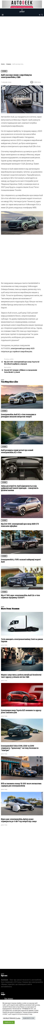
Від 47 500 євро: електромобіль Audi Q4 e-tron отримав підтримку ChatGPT (20, 596)
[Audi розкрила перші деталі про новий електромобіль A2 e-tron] (22, 432)
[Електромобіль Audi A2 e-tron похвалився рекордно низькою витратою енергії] (22, 397)
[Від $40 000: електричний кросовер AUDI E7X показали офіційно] (22, 506)
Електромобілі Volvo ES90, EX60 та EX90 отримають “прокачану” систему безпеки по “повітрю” (19, 748)
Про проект (8, 999)
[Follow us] (39, 14)
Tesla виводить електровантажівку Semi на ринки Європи (22, 640)
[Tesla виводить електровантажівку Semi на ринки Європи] (22, 623)
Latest (22, 12)
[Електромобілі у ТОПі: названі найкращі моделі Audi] (22, 542)
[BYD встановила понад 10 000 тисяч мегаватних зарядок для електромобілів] (22, 768)
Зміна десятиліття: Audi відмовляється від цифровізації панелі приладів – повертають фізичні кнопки (19, 488)
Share (3, 88)
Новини (4, 411)
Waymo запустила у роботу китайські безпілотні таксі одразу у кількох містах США (21, 676)
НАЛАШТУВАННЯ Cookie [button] (11, 1018)
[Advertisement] (22, 40)
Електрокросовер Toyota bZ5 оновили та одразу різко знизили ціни (21, 711)
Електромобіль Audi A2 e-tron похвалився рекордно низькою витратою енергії (18, 415)
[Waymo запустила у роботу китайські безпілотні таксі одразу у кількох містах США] (22, 659)
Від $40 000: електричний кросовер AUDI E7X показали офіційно (20, 525)
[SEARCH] (42, 14)
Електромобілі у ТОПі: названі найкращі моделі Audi (21, 560)
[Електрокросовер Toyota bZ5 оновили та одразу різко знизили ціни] (22, 695)
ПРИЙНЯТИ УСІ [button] (8, 1022)
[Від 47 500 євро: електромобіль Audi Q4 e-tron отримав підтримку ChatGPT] (22, 578)
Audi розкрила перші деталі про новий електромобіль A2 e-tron (17, 451)
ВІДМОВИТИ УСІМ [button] (28, 1018)
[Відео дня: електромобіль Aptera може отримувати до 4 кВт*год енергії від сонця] (22, 803)
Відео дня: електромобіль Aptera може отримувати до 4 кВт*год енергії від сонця (19, 820)
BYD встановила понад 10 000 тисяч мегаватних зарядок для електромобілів (21, 784)
